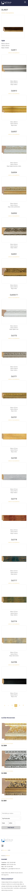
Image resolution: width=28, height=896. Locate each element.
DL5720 (14, 458)
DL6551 (14, 254)
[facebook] (2, 846)
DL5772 (14, 336)
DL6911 (14, 50)
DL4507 (4, 10)
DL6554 (14, 172)
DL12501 (4, 800)
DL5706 (14, 662)
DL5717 (14, 580)
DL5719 (14, 499)
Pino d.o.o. (5, 850)
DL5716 (14, 621)
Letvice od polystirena (7, 13)
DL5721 (14, 417)
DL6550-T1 (14, 295)
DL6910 (14, 91)
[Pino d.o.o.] (6, 4)
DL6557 (14, 132)
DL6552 (14, 213)
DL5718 (14, 540)
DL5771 (14, 376)
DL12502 (4, 773)
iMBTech (8, 855)
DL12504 (4, 745)
